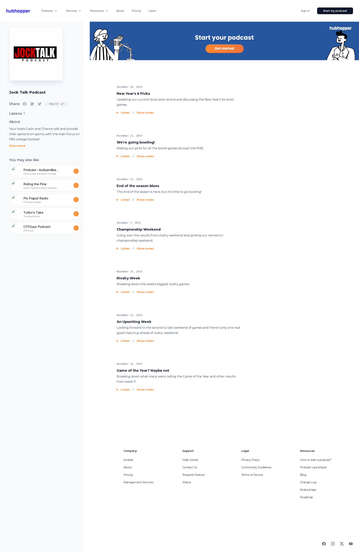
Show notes (145, 112)
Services (71, 11)
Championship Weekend (139, 229)
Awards (128, 460)
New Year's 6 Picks (133, 94)
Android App (308, 489)
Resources (97, 11)
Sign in (305, 11)
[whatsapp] (32, 104)
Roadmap (306, 497)
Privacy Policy (250, 460)
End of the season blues (138, 186)
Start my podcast (335, 11)
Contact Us (189, 467)
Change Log (308, 482)
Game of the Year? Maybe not (143, 370)
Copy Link (53, 104)
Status (186, 482)
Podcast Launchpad (313, 467)
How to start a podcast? (316, 460)
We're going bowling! (136, 142)
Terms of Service (252, 475)
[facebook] (24, 104)
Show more (17, 145)
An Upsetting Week (134, 322)
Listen (152, 11)
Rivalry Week (128, 278)
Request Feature (193, 475)
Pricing (136, 11)
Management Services (138, 482)
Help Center (190, 460)
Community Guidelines (256, 467)
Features (47, 11)
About (120, 11)
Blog (303, 475)
